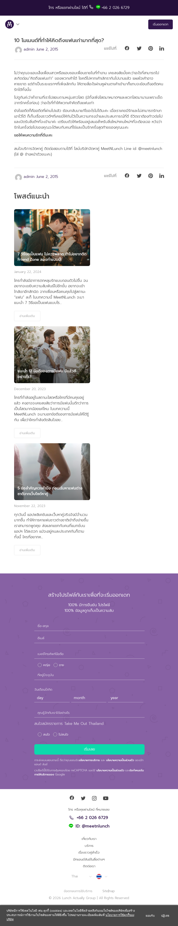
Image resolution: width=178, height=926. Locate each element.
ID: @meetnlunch (93, 826)
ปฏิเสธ (165, 915)
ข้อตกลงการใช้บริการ (78, 891)
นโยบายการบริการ (89, 760)
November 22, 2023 (29, 506)
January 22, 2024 (27, 271)
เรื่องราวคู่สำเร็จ (89, 852)
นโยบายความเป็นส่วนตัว (120, 760)
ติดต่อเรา (89, 866)
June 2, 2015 (47, 49)
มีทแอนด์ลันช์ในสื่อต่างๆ (89, 859)
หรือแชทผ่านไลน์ (69, 7)
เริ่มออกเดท (160, 24)
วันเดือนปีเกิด (43, 689)
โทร (52, 7)
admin (29, 49)
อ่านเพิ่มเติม (27, 316)
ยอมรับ (150, 915)
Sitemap (108, 891)
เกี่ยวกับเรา (89, 838)
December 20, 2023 (30, 389)
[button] (81, 876)
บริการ (89, 845)
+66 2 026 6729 (92, 818)
